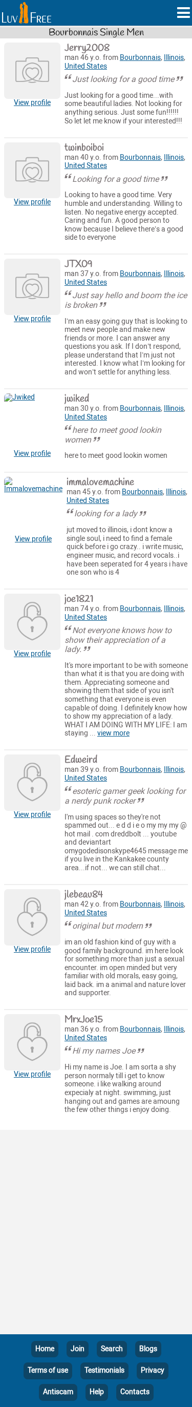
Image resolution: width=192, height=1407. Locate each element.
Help (97, 1392)
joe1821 (79, 599)
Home (44, 1349)
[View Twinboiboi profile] (32, 170)
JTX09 (79, 264)
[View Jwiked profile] (32, 421)
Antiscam (58, 1392)
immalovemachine (100, 482)
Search (112, 1349)
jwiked (77, 399)
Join (77, 1349)
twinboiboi (84, 148)
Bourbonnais (140, 57)
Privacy (152, 1370)
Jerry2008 (87, 48)
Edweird (81, 760)
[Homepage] (26, 13)
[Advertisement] (96, 1234)
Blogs (148, 1349)
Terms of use (48, 1370)
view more (113, 733)
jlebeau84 (84, 894)
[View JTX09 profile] (32, 287)
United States (86, 66)
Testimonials (104, 1370)
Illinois (174, 57)
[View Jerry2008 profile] (32, 71)
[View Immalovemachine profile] (33, 506)
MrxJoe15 (84, 1019)
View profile (32, 102)
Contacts (135, 1392)
